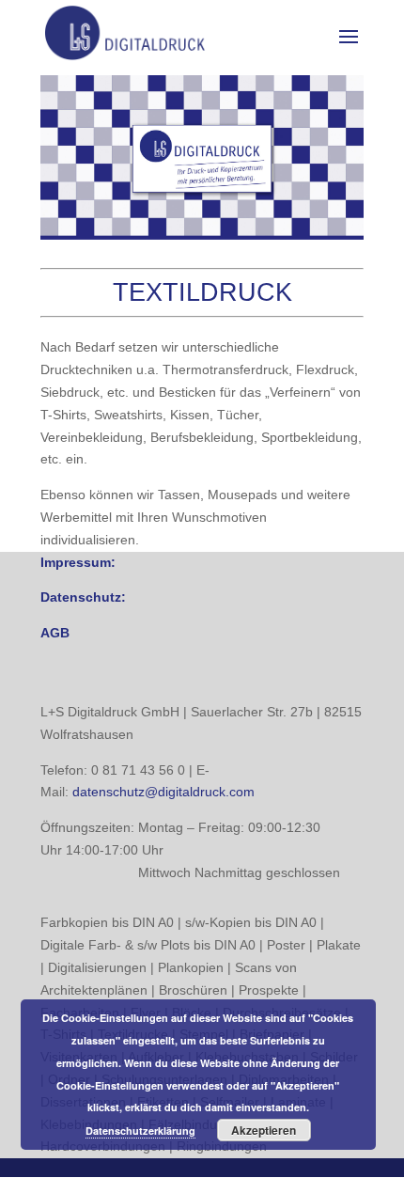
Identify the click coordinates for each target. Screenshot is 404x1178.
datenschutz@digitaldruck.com (163, 791)
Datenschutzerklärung (140, 1130)
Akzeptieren (263, 1130)
